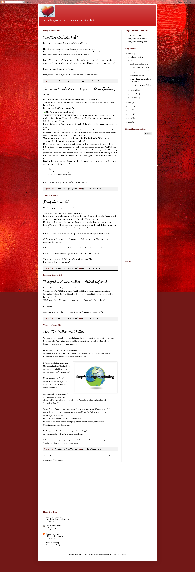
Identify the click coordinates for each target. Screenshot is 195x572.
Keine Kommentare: (95, 81)
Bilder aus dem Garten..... (55, 536)
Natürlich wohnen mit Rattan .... (57, 519)
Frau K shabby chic (53, 525)
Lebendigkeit (100, 144)
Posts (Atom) (58, 460)
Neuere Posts (49, 456)
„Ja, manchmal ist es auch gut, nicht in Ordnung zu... (140, 70)
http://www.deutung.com (137, 42)
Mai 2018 (134, 98)
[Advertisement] (133, 155)
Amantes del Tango (53, 545)
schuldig (93, 138)
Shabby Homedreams (54, 517)
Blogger (123, 554)
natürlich (59, 115)
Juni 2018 (134, 94)
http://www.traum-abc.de (137, 38)
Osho (45, 182)
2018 (130, 53)
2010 (130, 118)
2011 (130, 114)
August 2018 (135, 61)
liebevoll (90, 115)
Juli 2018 (134, 90)
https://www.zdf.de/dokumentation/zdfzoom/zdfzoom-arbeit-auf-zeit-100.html (75, 312)
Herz (58, 124)
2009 (130, 122)
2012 (130, 110)
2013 (130, 106)
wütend (65, 129)
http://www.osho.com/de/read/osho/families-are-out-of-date (70, 74)
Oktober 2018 (136, 57)
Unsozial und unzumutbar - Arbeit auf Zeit (75, 281)
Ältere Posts (112, 456)
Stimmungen (107, 152)
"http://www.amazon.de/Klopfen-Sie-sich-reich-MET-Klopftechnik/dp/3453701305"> (67, 261)
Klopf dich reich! (55, 201)
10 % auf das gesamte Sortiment (57, 528)
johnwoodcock (103, 554)
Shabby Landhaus (52, 534)
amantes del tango (53, 542)
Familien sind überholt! (60, 37)
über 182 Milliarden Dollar (63, 331)
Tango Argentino (135, 35)
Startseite (80, 456)
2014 (130, 102)
